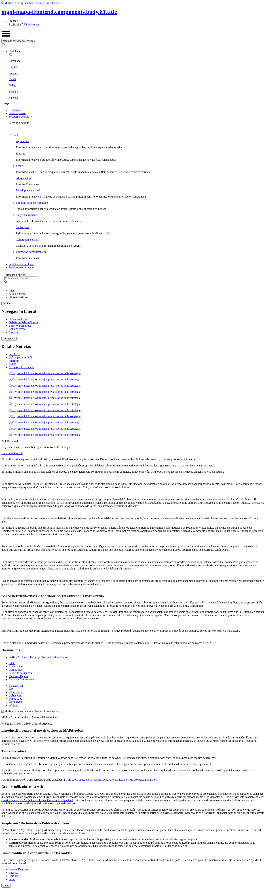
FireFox (13, 872)
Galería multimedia (12, 453)
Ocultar (6, 303)
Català (12, 79)
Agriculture (22, 141)
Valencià (13, 97)
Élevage (20, 153)
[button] (133, 41)
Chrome (13, 875)
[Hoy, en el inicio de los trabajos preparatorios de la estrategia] (45, 373)
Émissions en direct (20, 325)
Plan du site (15, 669)
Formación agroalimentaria (31, 251)
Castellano (15, 60)
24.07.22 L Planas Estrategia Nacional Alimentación (38, 657)
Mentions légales (18, 676)
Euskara (13, 91)
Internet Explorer (18, 869)
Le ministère (16, 110)
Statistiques (22, 227)
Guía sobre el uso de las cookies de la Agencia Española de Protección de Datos (111, 779)
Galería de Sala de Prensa (23, 322)
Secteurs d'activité (19, 116)
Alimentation (23, 178)
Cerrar (6, 885)
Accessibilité (16, 666)
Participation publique (21, 264)
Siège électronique (26, 215)
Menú (30, 40)
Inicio (12, 290)
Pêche (19, 165)
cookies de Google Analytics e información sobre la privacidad (37, 800)
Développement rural (28, 190)
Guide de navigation (20, 672)
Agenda (13, 332)
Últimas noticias (18, 319)
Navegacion (9, 338)
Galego (13, 85)
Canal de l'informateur (21, 679)
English (13, 66)
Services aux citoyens (21, 267)
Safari (12, 879)
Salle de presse (17, 113)
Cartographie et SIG (27, 239)
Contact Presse (17, 328)
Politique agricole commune (32, 202)
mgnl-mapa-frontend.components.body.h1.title (59, 11)
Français (13, 73)
